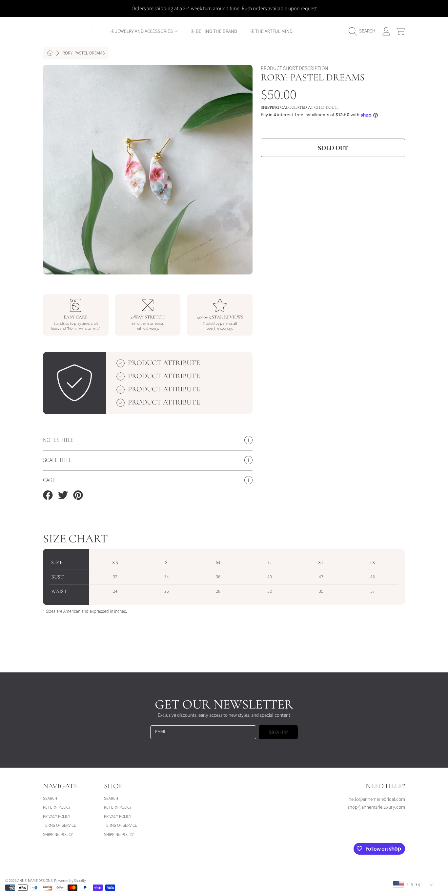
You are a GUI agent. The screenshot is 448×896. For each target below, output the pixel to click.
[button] (364, 31)
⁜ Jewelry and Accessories (142, 31)
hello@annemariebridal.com (377, 799)
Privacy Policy (56, 817)
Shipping (270, 107)
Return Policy (57, 807)
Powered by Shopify (70, 881)
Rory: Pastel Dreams (83, 53)
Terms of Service (59, 825)
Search (50, 798)
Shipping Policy (58, 835)
